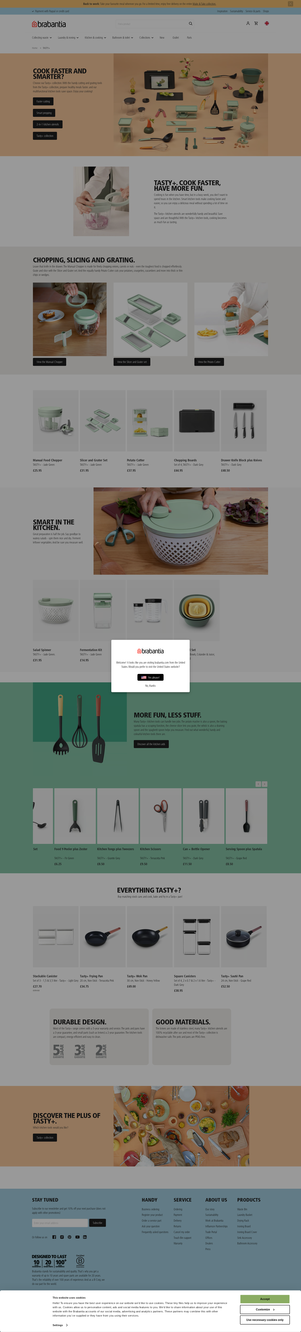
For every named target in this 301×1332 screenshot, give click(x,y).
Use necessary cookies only (265, 1319)
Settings (58, 1325)
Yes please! (154, 677)
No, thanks (150, 685)
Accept (265, 1299)
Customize (263, 1309)
